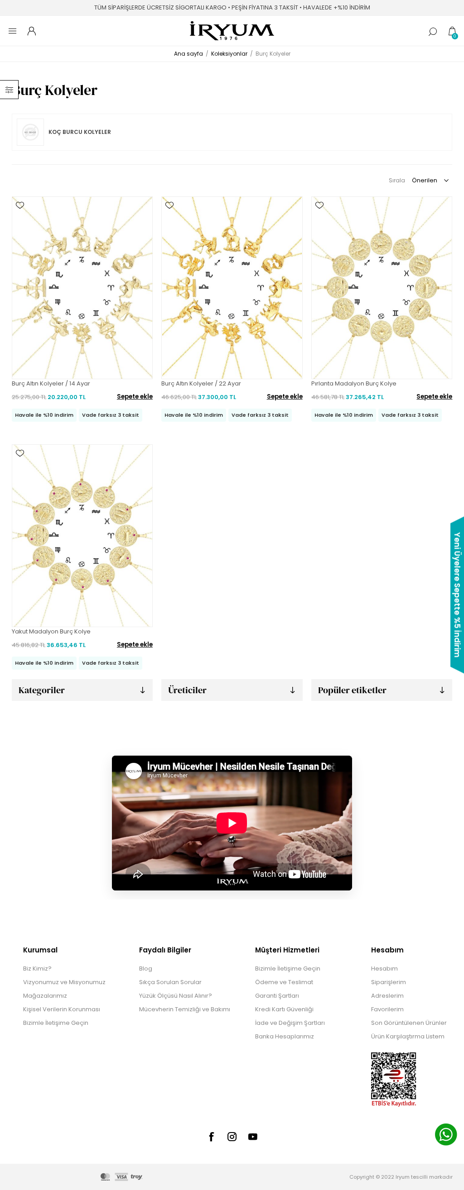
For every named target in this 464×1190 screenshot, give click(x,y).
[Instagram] (232, 1137)
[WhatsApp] (446, 1135)
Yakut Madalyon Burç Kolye (51, 631)
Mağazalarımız (45, 995)
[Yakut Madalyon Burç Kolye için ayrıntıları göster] (82, 536)
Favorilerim (387, 1009)
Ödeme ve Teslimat (284, 982)
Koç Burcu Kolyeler (79, 132)
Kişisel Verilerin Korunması (61, 1009)
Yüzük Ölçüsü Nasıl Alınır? (175, 995)
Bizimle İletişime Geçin (55, 1023)
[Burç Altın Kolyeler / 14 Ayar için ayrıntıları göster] (82, 288)
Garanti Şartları (277, 995)
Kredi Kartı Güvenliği (284, 1009)
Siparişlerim (388, 982)
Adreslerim (387, 995)
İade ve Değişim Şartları (290, 1023)
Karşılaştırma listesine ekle (20, 231)
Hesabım (384, 968)
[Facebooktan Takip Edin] (211, 1137)
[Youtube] (253, 1137)
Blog (145, 968)
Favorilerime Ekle (20, 205)
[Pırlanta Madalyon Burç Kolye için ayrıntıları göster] (382, 288)
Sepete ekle (135, 396)
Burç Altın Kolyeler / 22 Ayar (201, 383)
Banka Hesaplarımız (284, 1036)
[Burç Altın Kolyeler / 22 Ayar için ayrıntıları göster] (232, 288)
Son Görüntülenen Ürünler (409, 1023)
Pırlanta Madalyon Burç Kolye (353, 383)
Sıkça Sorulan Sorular (170, 982)
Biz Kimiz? (37, 968)
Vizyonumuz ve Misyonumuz (64, 982)
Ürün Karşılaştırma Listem (408, 1036)
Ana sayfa (188, 53)
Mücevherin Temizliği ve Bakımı (184, 1009)
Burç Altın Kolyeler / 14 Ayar (51, 383)
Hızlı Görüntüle (20, 218)
